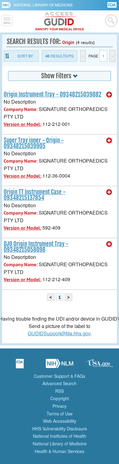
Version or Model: (22, 124)
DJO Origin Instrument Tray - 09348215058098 (36, 246)
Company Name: (21, 109)
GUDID (59, 21)
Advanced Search (59, 383)
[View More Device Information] (109, 95)
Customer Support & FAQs (59, 376)
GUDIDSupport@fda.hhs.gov (59, 333)
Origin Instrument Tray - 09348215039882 (52, 94)
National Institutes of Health (59, 436)
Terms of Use (60, 414)
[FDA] (112, 4)
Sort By (25, 55)
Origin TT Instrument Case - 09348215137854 (35, 194)
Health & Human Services (59, 451)
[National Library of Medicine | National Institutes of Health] (59, 365)
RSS (59, 391)
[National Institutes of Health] (8, 5)
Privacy (59, 406)
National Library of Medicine (43, 4)
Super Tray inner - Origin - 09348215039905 (34, 143)
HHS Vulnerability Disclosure (59, 428)
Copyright (59, 398)
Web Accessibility (59, 421)
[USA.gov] (99, 365)
